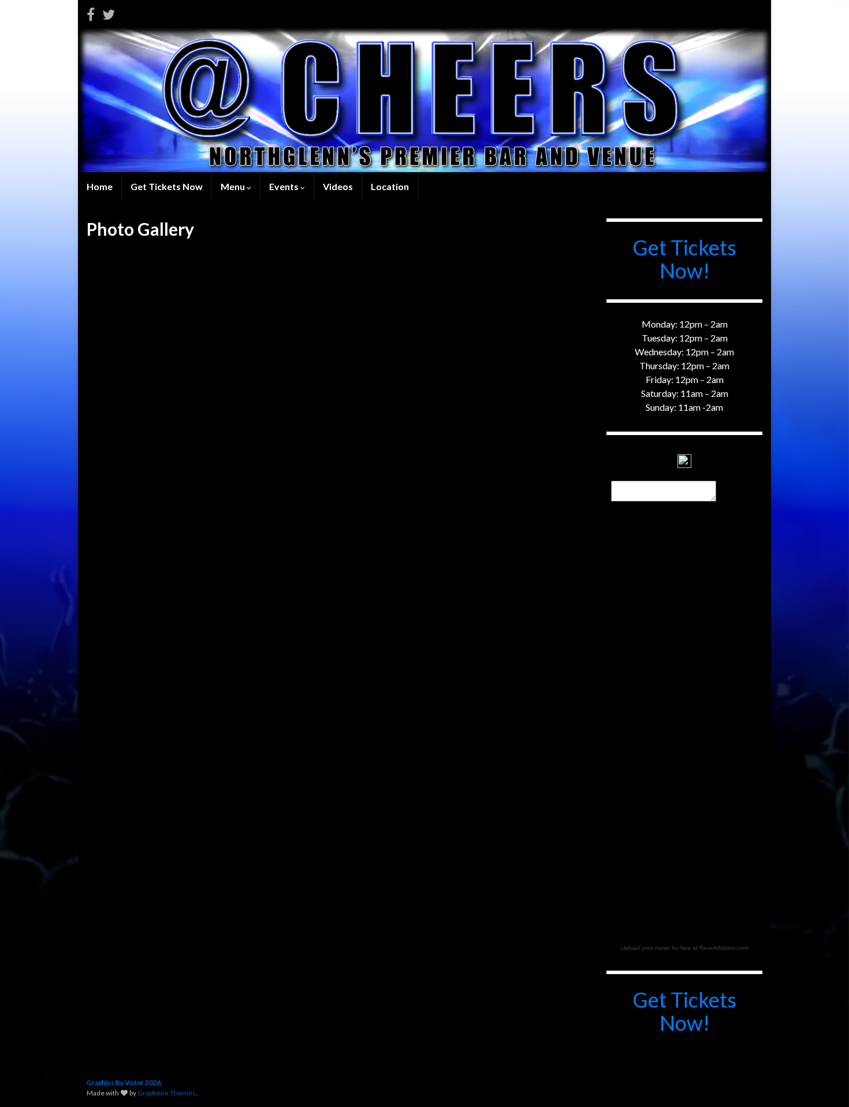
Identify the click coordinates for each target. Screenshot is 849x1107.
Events (284, 186)
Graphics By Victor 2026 (124, 1082)
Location (390, 186)
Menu (234, 186)
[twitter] (108, 12)
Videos (338, 186)
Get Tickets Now (167, 186)
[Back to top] (823, 1081)
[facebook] (91, 12)
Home (100, 186)
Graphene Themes (166, 1093)
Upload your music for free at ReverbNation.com (685, 948)
